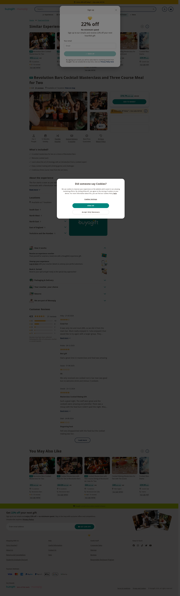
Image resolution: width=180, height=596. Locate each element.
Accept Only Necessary (91, 212)
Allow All (90, 206)
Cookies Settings (90, 199)
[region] (91, 199)
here (115, 193)
